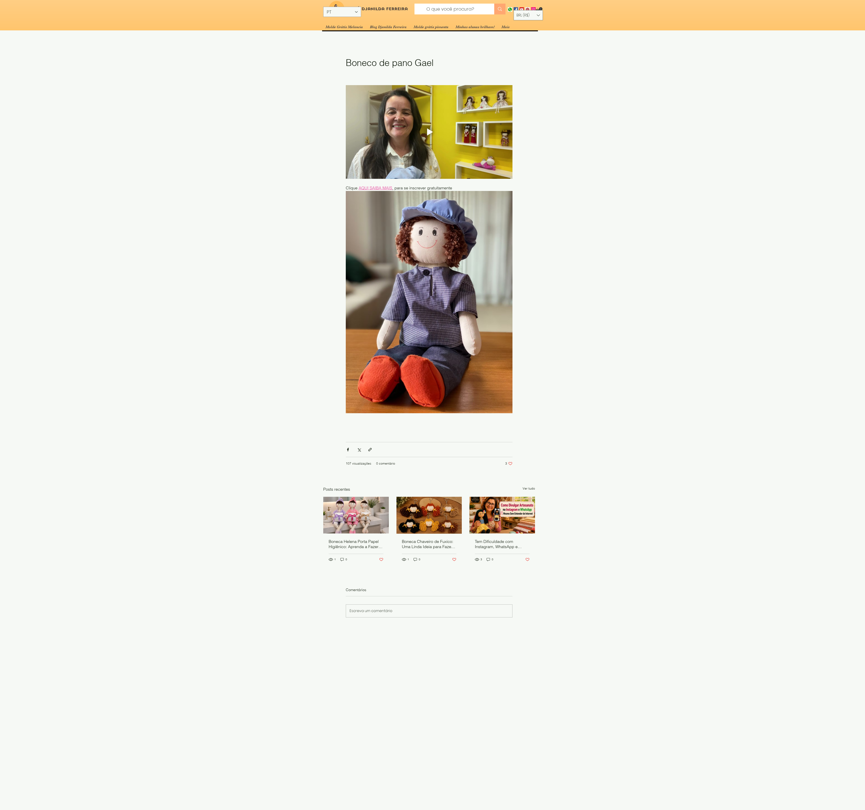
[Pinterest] (527, 9)
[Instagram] (533, 9)
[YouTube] (521, 9)
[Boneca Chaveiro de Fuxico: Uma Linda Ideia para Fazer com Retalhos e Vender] (429, 515)
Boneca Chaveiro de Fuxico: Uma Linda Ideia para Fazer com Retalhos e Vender (427, 544)
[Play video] (429, 132)
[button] (539, 9)
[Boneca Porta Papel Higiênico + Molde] (356, 515)
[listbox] (528, 15)
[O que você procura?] (499, 9)
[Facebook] (516, 9)
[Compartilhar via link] (370, 449)
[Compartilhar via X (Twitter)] (359, 449)
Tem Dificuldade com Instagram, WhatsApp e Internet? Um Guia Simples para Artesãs (499, 544)
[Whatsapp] (510, 9)
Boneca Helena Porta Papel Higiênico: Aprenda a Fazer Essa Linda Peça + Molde (354, 544)
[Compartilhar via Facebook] (348, 449)
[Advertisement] (135, 777)
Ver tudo (529, 488)
